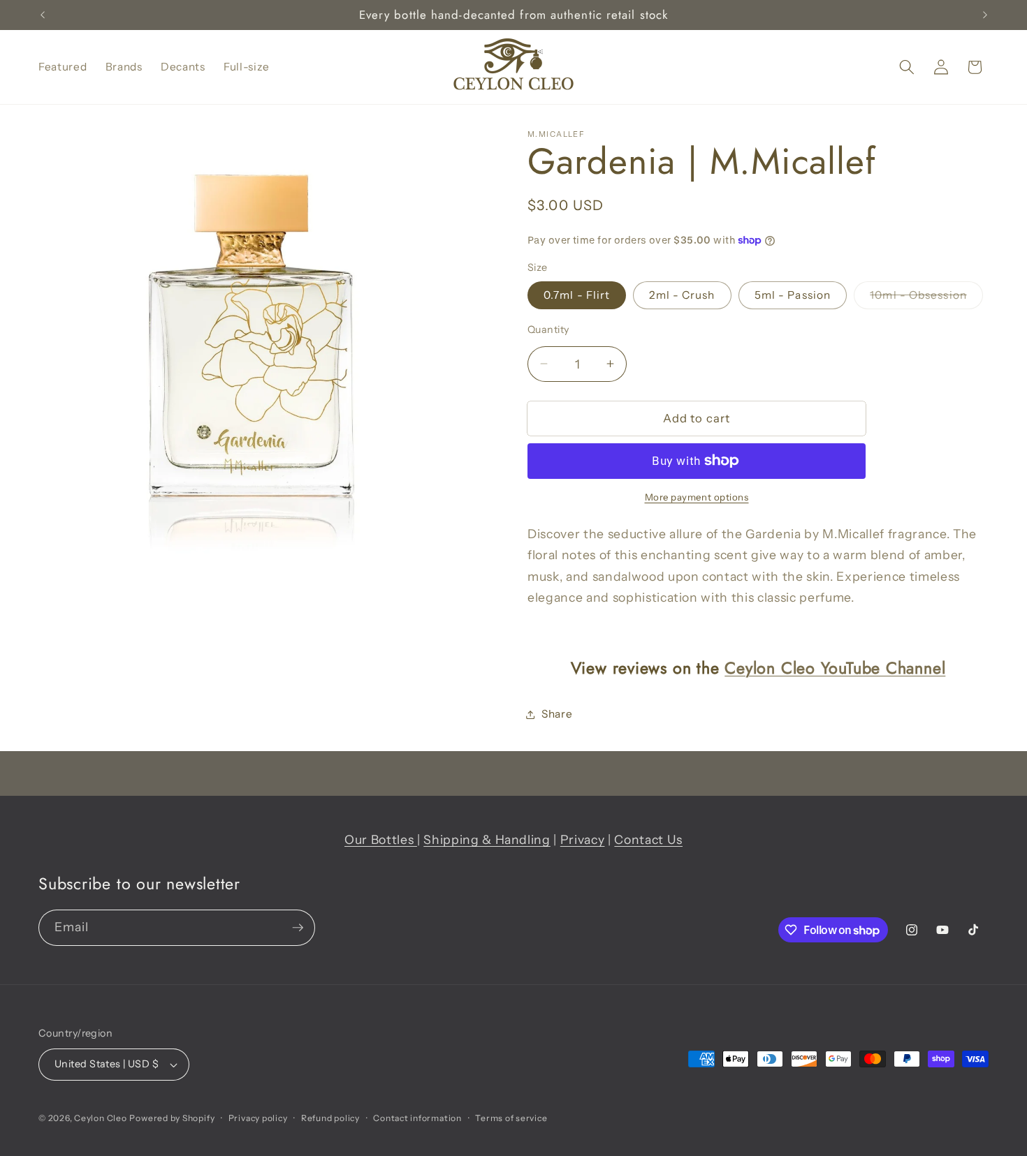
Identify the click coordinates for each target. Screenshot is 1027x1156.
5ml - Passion (793, 295)
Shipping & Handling (487, 839)
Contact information (417, 1118)
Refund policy (330, 1118)
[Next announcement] (985, 15)
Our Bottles (380, 839)
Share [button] (556, 713)
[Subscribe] (297, 928)
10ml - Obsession (926, 298)
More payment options (697, 497)
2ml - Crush (682, 295)
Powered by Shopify (171, 1118)
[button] (907, 67)
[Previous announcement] (42, 15)
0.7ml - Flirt (577, 295)
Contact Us (648, 839)
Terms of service (511, 1118)
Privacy (582, 839)
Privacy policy (258, 1118)
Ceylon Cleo (100, 1118)
